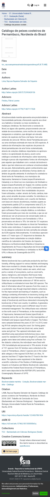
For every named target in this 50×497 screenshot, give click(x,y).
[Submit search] (28, 5)
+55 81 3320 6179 (15, 479)
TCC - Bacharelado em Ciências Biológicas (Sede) (16, 22)
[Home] (3, 5)
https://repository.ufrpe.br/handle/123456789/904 (22, 415)
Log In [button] (36, 5)
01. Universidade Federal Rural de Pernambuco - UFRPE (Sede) (20, 13)
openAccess (25, 446)
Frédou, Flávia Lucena (10, 101)
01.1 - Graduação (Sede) (14, 16)
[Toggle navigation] (45, 5)
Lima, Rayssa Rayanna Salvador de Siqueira (19, 81)
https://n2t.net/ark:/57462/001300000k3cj (19, 424)
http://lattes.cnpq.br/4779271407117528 (18, 109)
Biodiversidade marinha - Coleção (15, 382)
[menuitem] (31, 5)
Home (4, 13)
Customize (6, 493)
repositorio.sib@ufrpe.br (32, 479)
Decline (35, 493)
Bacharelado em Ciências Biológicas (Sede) (16, 19)
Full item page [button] (11, 451)
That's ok (43, 493)
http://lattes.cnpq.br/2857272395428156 (18, 92)
